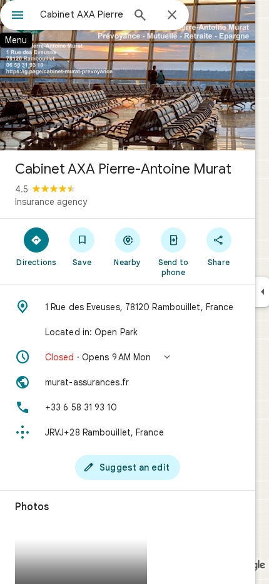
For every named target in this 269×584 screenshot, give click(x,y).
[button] (127, 357)
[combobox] (81, 14)
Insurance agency (51, 201)
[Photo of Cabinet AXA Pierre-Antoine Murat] (127, 75)
